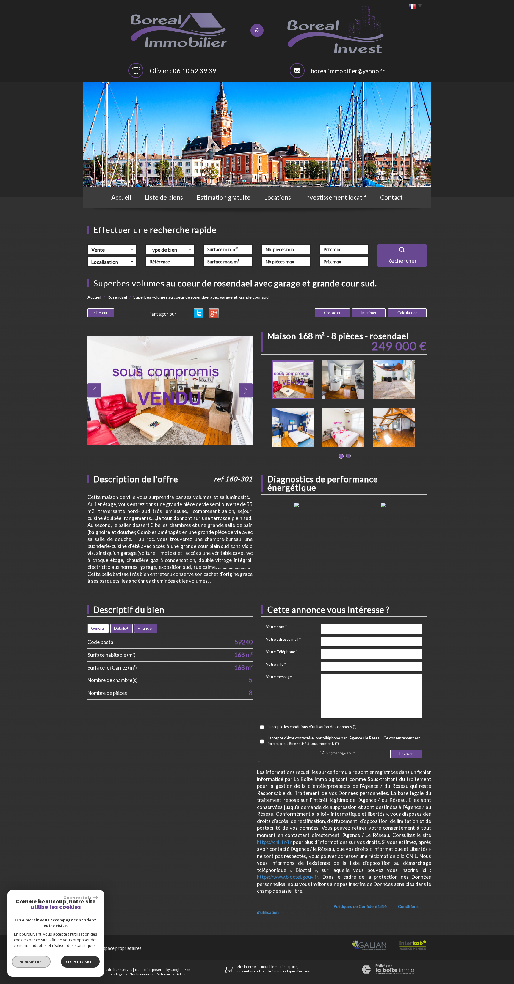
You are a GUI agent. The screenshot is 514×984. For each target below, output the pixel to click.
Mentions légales (114, 974)
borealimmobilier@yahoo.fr (348, 70)
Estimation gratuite (223, 197)
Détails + (121, 628)
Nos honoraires (141, 974)
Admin (182, 974)
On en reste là (78, 897)
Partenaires (165, 974)
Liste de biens (164, 197)
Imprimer (369, 313)
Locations (277, 197)
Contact (391, 197)
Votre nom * (276, 626)
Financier (145, 628)
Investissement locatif (335, 197)
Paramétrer (31, 961)
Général (98, 628)
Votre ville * (276, 664)
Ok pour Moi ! (80, 961)
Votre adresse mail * (283, 639)
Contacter (332, 313)
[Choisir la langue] (414, 7)
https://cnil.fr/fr (274, 842)
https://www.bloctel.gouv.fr (287, 877)
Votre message (279, 676)
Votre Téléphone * (281, 651)
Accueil (121, 197)
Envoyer (406, 754)
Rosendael (117, 297)
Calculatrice (407, 313)
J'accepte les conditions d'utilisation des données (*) (312, 726)
